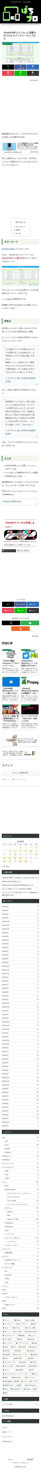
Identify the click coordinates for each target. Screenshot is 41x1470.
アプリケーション (9, 550)
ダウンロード (20, 227)
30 (26, 861)
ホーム (10, 1459)
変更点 (18, 230)
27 (10, 861)
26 (4, 861)
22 (20, 857)
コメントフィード (7, 1437)
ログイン (5, 1427)
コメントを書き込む (20, 773)
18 (36, 854)
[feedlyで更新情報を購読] (30, 623)
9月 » (7, 866)
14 (15, 854)
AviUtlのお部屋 (8, 249)
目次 (17, 222)
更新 (27, 550)
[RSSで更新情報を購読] (20, 628)
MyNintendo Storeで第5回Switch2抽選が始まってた (18, 885)
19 (4, 857)
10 (31, 850)
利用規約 (30, 1459)
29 (20, 861)
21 (15, 857)
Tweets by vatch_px (8, 1416)
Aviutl (21, 550)
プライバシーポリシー (20, 1463)
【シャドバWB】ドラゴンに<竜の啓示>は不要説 (17, 889)
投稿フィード (6, 1432)
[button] (33, 73)
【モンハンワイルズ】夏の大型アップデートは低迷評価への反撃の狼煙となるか (20, 894)
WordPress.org (7, 1441)
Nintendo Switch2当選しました (11, 881)
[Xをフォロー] (11, 623)
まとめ (18, 233)
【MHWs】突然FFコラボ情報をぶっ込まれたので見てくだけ (20, 878)
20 (10, 857)
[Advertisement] (20, 103)
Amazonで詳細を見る (12, 501)
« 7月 (3, 866)
